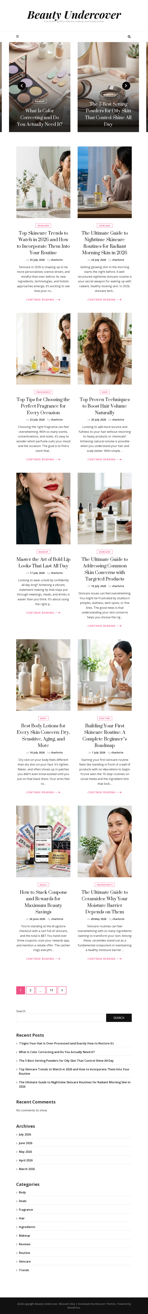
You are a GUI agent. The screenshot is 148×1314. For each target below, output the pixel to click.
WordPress (73, 1307)
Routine (104, 718)
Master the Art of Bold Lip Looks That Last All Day (43, 562)
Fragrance (43, 392)
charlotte (57, 259)
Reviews (25, 1244)
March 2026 (27, 1169)
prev (22, 86)
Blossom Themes (105, 1304)
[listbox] (74, 87)
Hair (108, 94)
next (126, 86)
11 (53, 990)
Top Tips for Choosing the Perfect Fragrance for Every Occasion (43, 406)
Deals (43, 884)
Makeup (40, 94)
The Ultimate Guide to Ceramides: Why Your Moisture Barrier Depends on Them (105, 902)
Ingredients (105, 884)
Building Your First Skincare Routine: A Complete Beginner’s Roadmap (104, 735)
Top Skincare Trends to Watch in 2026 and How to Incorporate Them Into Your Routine (43, 243)
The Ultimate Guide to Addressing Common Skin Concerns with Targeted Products (105, 569)
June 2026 (25, 1143)
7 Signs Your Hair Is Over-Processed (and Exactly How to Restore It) (108, 114)
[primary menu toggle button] (18, 36)
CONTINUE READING (40, 299)
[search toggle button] (129, 36)
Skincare (43, 225)
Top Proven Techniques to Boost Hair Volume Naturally (105, 406)
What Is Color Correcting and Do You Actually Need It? (57, 1052)
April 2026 (26, 1160)
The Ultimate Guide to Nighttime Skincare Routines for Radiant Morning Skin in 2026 (105, 243)
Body (43, 718)
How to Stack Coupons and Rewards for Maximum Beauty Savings (43, 902)
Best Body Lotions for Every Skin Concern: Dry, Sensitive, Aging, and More (43, 735)
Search (20, 1011)
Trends (24, 1270)
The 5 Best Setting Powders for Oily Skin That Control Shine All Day (39, 114)
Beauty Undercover (74, 14)
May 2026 (25, 1152)
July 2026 (25, 1134)
